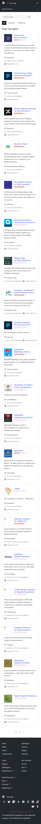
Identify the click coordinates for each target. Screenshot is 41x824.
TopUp (17, 489)
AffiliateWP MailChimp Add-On (22, 351)
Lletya (4, 750)
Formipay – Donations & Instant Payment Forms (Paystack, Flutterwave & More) (24, 291)
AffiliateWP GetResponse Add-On (23, 416)
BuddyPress (7, 788)
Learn (4, 760)
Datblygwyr (6, 767)
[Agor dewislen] (38, 3)
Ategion (24, 750)
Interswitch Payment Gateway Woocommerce (24, 221)
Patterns (24, 754)
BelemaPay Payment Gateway (22, 661)
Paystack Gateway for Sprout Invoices (22, 323)
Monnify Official (20, 144)
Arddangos (25, 743)
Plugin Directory (7, 9)
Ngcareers (18, 451)
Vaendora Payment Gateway (22, 555)
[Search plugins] (29, 17)
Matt (5, 781)
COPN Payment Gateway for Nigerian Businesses (24, 591)
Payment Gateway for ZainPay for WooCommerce (22, 520)
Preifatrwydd (7, 754)
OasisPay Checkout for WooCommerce (22, 629)
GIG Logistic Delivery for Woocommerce (23, 183)
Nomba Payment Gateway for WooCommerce (25, 110)
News (4, 747)
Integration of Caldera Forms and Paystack (23, 386)
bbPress (6, 784)
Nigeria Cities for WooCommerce (22, 259)
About (4, 743)
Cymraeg (10, 797)
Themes (24, 747)
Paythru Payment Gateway (25, 696)
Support (5, 764)
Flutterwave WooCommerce (20, 36)
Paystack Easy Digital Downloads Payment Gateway (23, 74)
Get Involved (26, 760)
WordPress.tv (8, 771)
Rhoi (24, 767)
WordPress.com (9, 777)
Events (24, 764)
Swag (24, 771)
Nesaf (24, 732)
